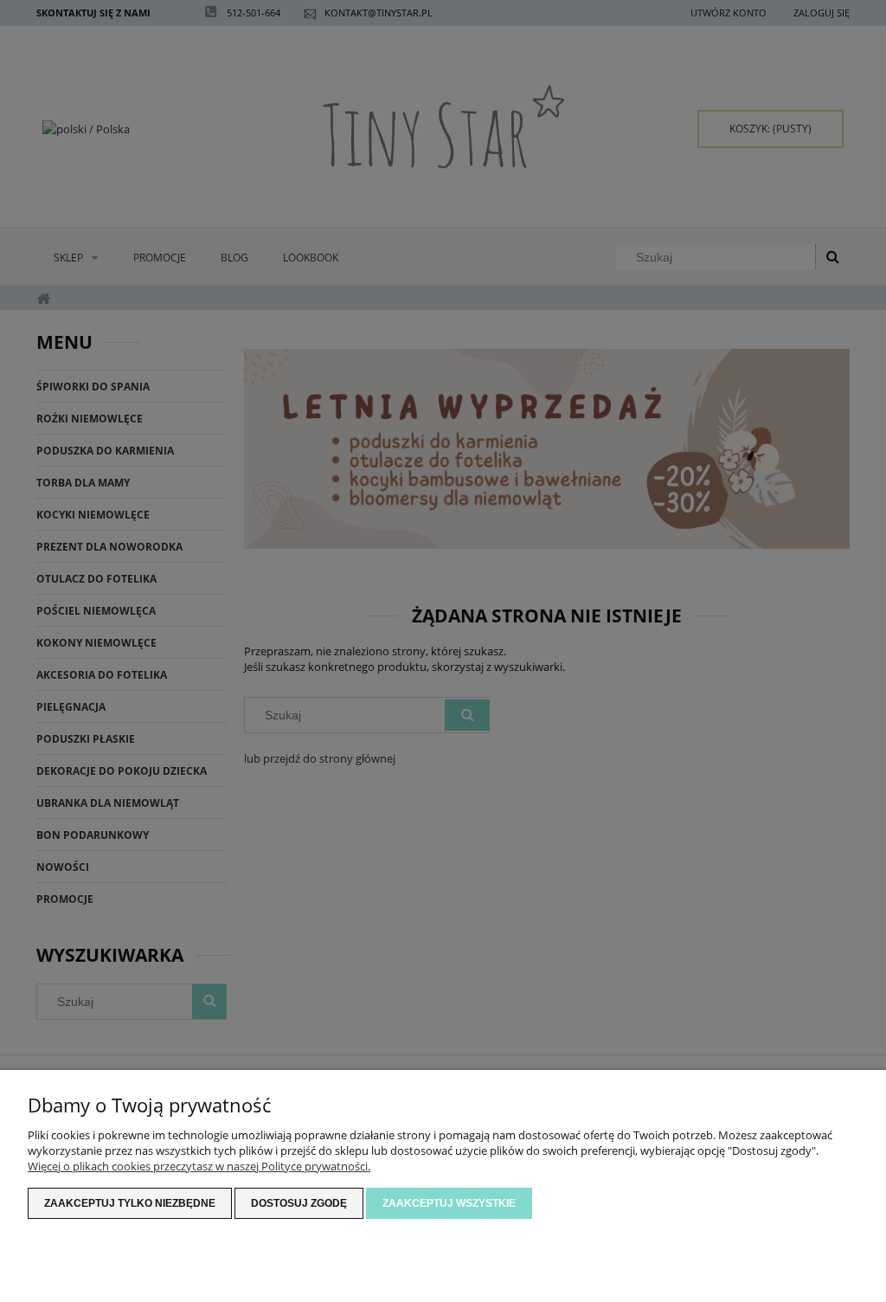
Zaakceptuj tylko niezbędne (129, 1203)
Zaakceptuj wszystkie (449, 1203)
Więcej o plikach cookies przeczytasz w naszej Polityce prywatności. (199, 1166)
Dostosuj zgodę (299, 1203)
